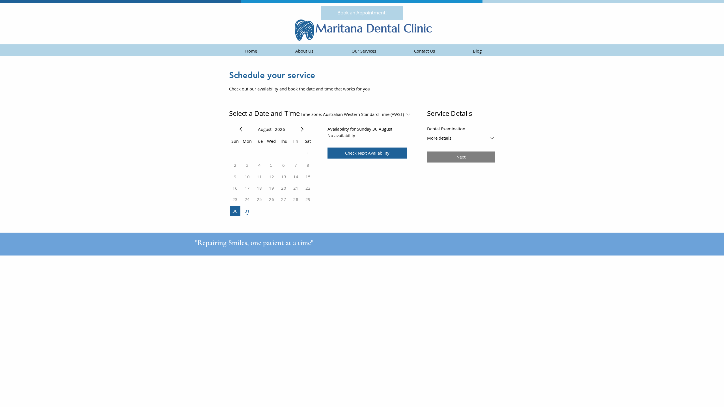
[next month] (302, 129)
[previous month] (241, 129)
